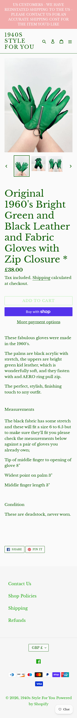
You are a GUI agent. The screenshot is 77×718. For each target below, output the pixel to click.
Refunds (17, 620)
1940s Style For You (20, 41)
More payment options (38, 322)
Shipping (41, 277)
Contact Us (19, 583)
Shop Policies (22, 596)
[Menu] (70, 41)
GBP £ (37, 648)
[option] (21, 166)
